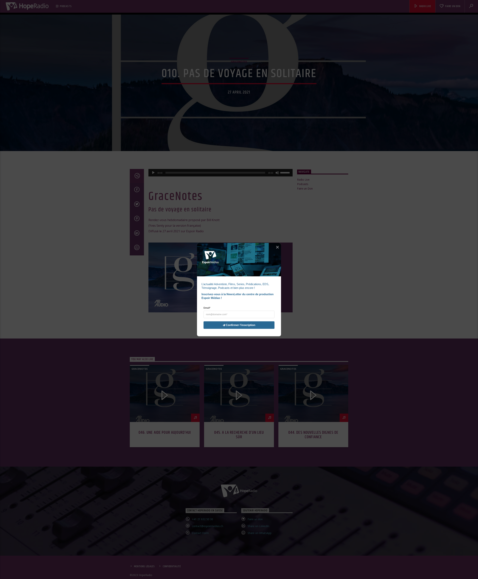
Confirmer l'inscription (240, 324)
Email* (207, 307)
